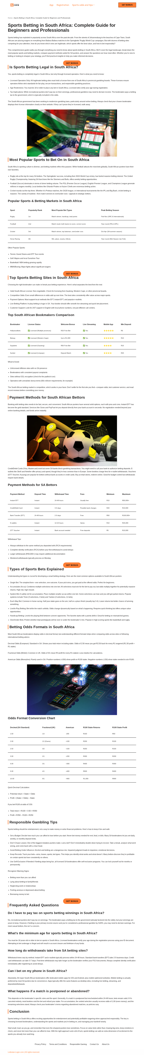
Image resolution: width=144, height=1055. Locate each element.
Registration (63, 5)
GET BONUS (127, 5)
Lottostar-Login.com (16, 1052)
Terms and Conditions (58, 1044)
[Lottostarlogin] (14, 5)
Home (10, 18)
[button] (93, 5)
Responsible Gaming (78, 1044)
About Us (105, 1044)
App (51, 5)
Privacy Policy (40, 1044)
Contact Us (94, 1044)
